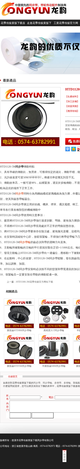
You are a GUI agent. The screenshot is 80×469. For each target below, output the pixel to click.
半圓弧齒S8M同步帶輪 (53, 366)
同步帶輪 (25, 242)
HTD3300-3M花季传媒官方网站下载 (34, 281)
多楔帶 (57, 382)
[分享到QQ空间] (73, 149)
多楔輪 (67, 382)
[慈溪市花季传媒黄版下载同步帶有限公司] (37, 18)
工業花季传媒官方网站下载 (66, 26)
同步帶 (20, 193)
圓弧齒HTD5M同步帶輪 (19, 366)
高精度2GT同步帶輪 (53, 330)
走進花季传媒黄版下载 (39, 26)
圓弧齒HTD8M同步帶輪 (19, 330)
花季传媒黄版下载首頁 (13, 26)
